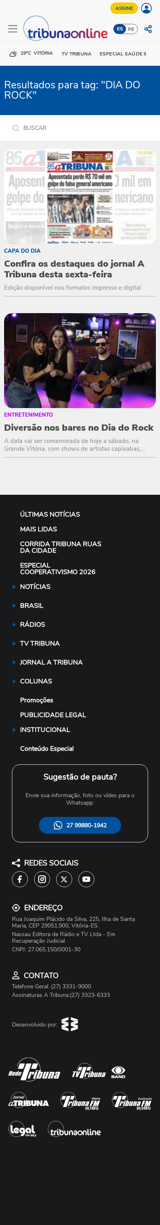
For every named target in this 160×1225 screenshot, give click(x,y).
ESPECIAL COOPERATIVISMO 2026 (58, 568)
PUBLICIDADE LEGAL (53, 715)
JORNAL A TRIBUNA (51, 662)
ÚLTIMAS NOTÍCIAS (50, 514)
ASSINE (124, 8)
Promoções (36, 700)
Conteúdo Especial (47, 748)
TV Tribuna (76, 53)
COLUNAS (36, 681)
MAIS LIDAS (38, 529)
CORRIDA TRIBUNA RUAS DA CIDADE (60, 547)
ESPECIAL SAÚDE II (123, 53)
